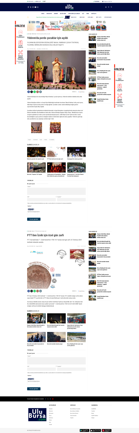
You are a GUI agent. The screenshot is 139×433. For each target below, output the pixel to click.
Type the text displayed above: (34, 211)
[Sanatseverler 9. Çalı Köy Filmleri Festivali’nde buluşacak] (76, 167)
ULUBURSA (93, 408)
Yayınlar (71, 417)
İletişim (92, 417)
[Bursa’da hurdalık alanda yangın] (92, 68)
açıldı (30, 139)
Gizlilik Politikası (94, 415)
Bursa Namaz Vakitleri (74, 411)
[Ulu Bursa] (69, 9)
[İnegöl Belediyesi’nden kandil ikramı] (92, 102)
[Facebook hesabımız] (28, 7)
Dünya (50, 420)
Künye (92, 413)
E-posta (59, 196)
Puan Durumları (73, 415)
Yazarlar (93, 411)
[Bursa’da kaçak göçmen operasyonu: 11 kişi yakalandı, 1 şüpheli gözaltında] (92, 87)
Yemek (87, 13)
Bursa (42, 13)
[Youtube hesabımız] (35, 7)
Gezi (83, 13)
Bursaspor (49, 13)
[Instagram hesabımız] (33, 7)
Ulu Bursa (51, 417)
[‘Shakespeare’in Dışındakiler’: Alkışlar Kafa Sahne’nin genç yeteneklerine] (56, 167)
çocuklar (36, 139)
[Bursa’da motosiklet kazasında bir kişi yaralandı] (92, 61)
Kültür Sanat (63, 13)
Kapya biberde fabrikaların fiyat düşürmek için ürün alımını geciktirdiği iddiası (44, 17)
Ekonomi (56, 13)
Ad (28, 196)
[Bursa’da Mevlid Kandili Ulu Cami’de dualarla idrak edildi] (92, 47)
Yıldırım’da (52, 139)
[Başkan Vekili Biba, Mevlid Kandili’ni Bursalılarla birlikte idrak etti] (92, 40)
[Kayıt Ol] (105, 7)
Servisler (93, 13)
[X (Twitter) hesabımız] (31, 7)
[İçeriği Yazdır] (40, 92)
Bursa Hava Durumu (74, 413)
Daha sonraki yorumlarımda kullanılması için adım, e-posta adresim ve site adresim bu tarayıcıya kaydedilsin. (50, 203)
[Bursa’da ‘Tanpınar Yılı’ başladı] (36, 167)
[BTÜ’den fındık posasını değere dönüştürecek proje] (92, 80)
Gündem (50, 408)
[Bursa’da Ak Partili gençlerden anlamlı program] (92, 96)
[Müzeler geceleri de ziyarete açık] (36, 152)
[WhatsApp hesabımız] (38, 7)
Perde (46, 139)
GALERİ (31, 1)
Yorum (29, 186)
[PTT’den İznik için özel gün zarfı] (56, 152)
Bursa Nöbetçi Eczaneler (74, 13)
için (41, 139)
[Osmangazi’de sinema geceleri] (76, 152)
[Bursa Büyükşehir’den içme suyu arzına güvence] (92, 74)
